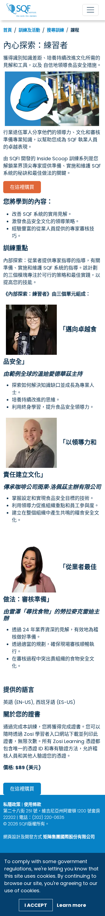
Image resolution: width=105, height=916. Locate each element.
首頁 (7, 30)
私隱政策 (11, 804)
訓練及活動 (29, 30)
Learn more (71, 905)
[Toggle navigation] (90, 10)
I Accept (35, 905)
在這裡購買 (22, 187)
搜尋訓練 (55, 30)
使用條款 (32, 804)
